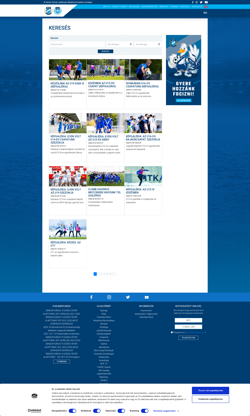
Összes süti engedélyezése (210, 390)
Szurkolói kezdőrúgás (104, 354)
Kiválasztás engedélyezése (210, 399)
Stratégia (104, 327)
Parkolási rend (104, 317)
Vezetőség (125, 84)
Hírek (125, 29)
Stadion (174, 7)
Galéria (125, 60)
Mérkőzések (125, 53)
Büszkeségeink (104, 334)
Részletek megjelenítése (164, 411)
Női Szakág (134, 7)
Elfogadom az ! (189, 332)
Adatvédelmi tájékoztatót (195, 332)
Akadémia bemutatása (103, 320)
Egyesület (185, 7)
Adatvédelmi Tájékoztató (146, 314)
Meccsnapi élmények (104, 350)
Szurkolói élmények (125, 76)
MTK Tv (106, 7)
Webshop (164, 7)
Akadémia (125, 37)
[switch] (97, 411)
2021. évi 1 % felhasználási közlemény (61, 334)
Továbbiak (62, 361)
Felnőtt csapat (119, 7)
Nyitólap (125, 21)
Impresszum (146, 310)
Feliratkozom (188, 338)
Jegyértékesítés (149, 7)
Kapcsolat (197, 7)
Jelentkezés (125, 68)
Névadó (104, 324)
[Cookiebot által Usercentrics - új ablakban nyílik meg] (34, 411)
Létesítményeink (103, 330)
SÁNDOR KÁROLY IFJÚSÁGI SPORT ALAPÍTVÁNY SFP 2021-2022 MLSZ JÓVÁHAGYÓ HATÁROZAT (61, 320)
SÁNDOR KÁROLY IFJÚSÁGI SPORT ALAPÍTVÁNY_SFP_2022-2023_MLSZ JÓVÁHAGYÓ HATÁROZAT (61, 347)
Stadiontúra (104, 357)
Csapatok (125, 45)
